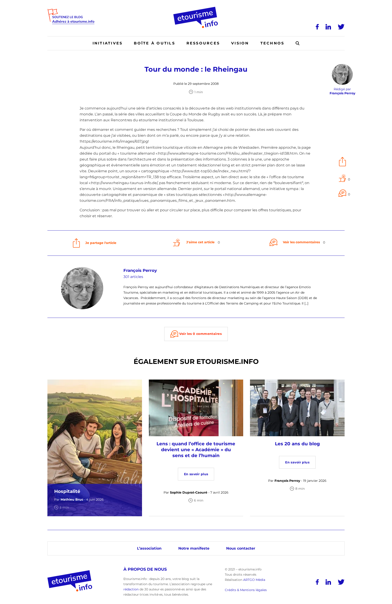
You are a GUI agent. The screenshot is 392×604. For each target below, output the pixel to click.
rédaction (131, 589)
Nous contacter (240, 548)
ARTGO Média (254, 580)
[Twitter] (341, 26)
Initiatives (108, 43)
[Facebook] (317, 26)
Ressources (203, 43)
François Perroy (140, 270)
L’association (149, 548)
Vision (240, 43)
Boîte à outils (154, 43)
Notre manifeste (193, 548)
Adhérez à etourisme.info (73, 21)
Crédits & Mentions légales (246, 590)
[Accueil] (196, 8)
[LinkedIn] (328, 26)
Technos (272, 43)
